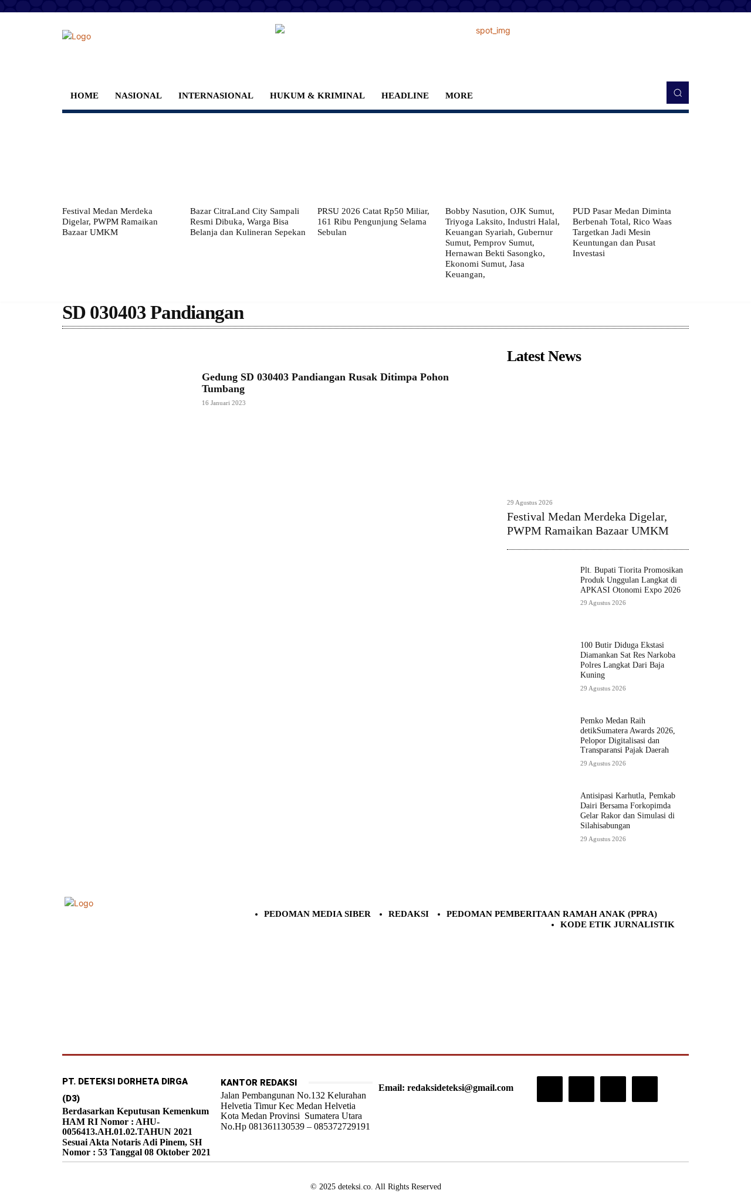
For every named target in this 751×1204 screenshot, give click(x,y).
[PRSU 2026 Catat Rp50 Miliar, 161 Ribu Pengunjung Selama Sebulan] (375, 159)
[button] (678, 92)
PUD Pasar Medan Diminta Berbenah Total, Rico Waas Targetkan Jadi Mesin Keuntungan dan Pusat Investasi (622, 232)
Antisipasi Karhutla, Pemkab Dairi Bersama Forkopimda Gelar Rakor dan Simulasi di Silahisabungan (627, 810)
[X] (613, 1089)
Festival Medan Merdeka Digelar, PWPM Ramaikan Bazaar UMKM (110, 221)
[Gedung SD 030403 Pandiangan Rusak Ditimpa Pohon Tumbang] (126, 388)
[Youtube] (645, 1089)
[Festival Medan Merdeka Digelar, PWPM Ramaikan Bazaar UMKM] (120, 159)
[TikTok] (581, 1089)
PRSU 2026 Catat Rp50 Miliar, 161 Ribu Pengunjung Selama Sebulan (373, 221)
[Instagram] (550, 1089)
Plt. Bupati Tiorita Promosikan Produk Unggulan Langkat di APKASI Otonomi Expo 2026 (631, 580)
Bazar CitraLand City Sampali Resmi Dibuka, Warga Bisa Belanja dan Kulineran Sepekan (248, 221)
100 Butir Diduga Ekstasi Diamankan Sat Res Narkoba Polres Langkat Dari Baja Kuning (627, 660)
